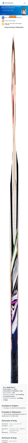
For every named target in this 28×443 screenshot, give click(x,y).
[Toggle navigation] (25, 3)
